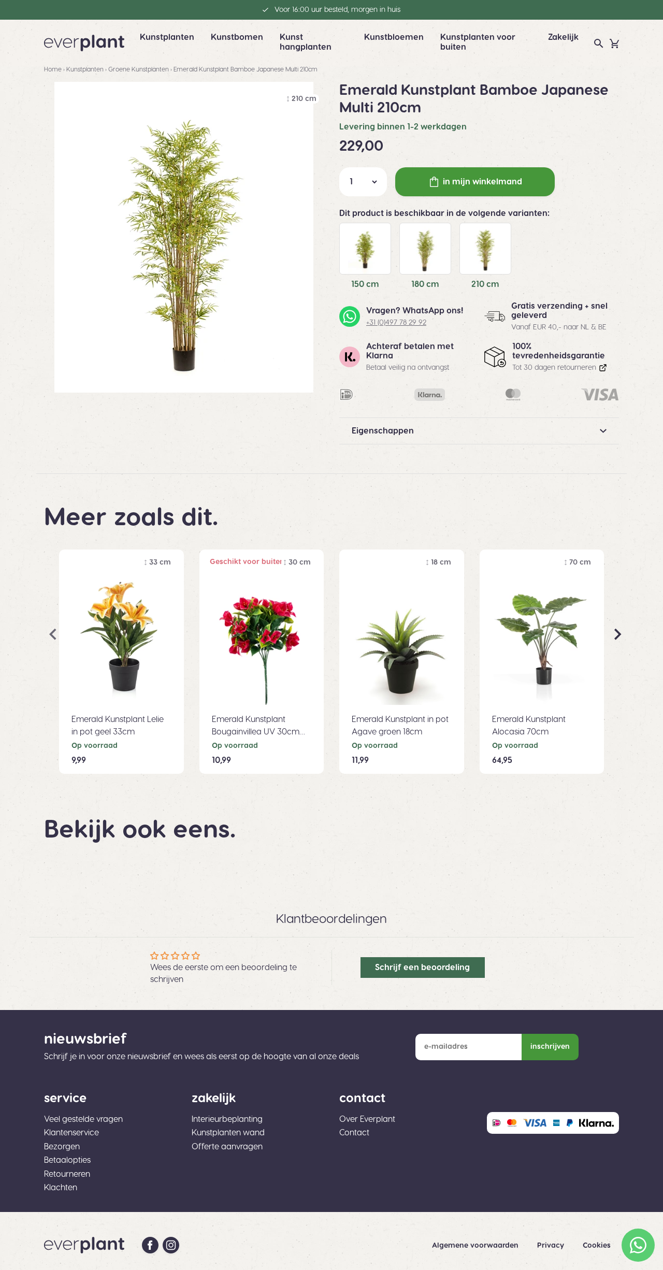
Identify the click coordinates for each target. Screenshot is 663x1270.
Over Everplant (367, 1119)
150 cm (365, 284)
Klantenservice (71, 1133)
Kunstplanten (167, 37)
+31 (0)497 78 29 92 (396, 322)
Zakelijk (563, 37)
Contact (354, 1133)
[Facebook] (150, 1245)
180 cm (425, 284)
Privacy (551, 1245)
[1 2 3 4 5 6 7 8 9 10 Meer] (363, 181)
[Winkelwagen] (614, 43)
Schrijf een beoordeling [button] (422, 967)
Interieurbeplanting (227, 1119)
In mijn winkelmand (482, 182)
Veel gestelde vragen (83, 1119)
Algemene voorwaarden (476, 1245)
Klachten (60, 1188)
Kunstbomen (237, 37)
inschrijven (550, 1046)
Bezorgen (62, 1147)
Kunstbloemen (394, 37)
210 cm (485, 284)
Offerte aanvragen (227, 1147)
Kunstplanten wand (228, 1133)
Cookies (597, 1245)
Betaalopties (67, 1160)
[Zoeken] (598, 43)
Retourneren (67, 1174)
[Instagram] (171, 1245)
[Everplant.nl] (84, 43)
